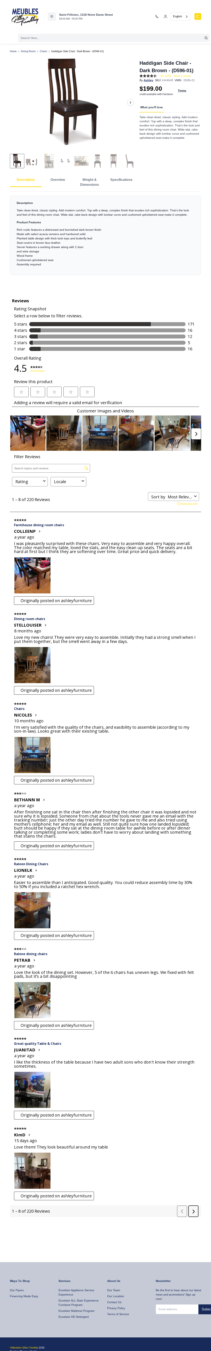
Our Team (113, 1290)
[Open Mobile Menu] (198, 16)
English (177, 16)
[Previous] (15, 102)
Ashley (148, 80)
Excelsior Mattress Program (77, 1310)
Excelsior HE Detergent (74, 1316)
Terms (182, 90)
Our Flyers (17, 1290)
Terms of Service (118, 1314)
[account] (165, 16)
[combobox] (180, 17)
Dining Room (28, 51)
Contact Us (114, 1302)
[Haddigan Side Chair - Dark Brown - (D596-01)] (73, 102)
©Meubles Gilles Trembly (24, 1347)
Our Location (115, 1296)
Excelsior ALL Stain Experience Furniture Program (79, 1302)
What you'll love (151, 107)
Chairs (43, 51)
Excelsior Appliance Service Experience (76, 1292)
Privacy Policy (116, 1308)
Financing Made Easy (24, 1296)
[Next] (130, 102)
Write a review (182, 76)
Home (13, 51)
